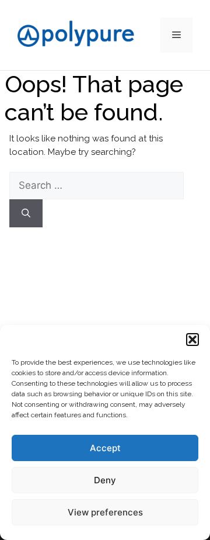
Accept (105, 448)
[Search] (26, 213)
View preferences (105, 512)
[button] (192, 339)
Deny (105, 480)
